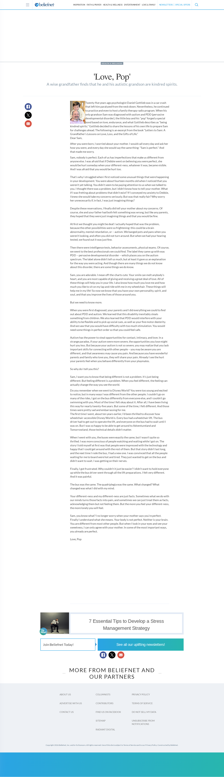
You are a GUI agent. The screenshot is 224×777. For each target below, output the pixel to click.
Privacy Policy (141, 694)
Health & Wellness (112, 63)
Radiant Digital (105, 729)
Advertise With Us (71, 703)
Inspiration (79, 5)
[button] (196, 4)
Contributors (104, 703)
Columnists (103, 694)
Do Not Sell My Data (144, 712)
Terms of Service (142, 703)
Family (148, 5)
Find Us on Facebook (108, 712)
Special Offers (182, 5)
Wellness (113, 5)
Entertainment (132, 5)
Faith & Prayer (94, 5)
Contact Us (67, 712)
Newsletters (166, 5)
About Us (65, 694)
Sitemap (100, 720)
